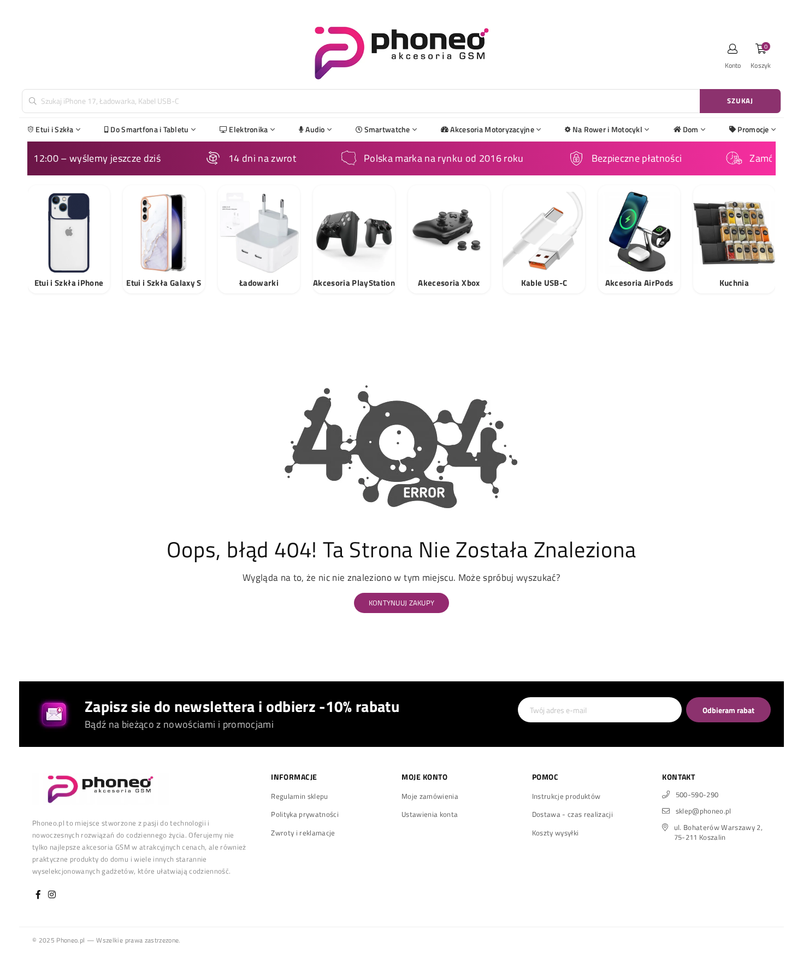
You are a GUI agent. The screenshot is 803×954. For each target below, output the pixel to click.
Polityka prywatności (305, 814)
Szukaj (740, 100)
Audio (314, 129)
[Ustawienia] (733, 52)
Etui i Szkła (54, 129)
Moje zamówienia (430, 796)
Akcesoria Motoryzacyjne (492, 129)
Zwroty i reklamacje (303, 832)
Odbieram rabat (728, 710)
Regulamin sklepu (299, 796)
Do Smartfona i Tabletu (149, 129)
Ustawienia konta (430, 814)
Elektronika (248, 129)
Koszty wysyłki (555, 832)
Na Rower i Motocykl (607, 129)
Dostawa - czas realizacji (572, 814)
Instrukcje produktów (566, 796)
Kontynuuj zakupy (401, 602)
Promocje (753, 129)
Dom (691, 129)
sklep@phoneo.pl (703, 811)
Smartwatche (387, 129)
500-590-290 (697, 794)
